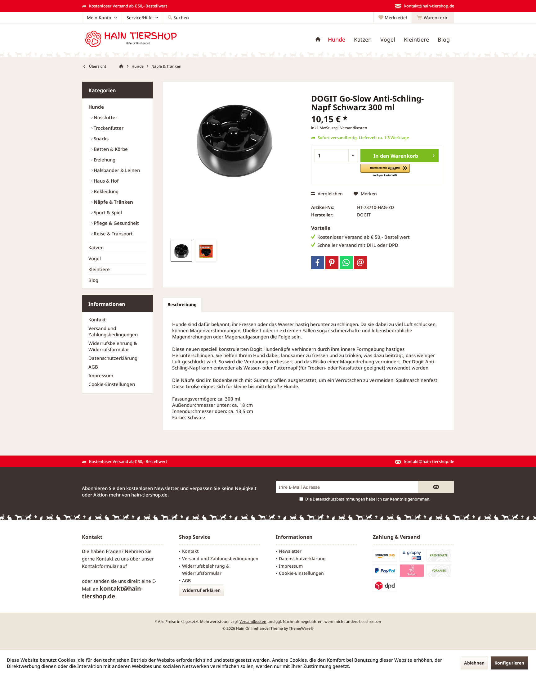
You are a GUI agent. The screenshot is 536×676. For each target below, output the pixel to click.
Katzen (96, 247)
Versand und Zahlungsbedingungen (113, 331)
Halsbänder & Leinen (116, 170)
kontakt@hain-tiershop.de (112, 592)
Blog (93, 280)
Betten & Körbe (110, 149)
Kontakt (97, 319)
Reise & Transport (112, 233)
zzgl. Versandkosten (349, 127)
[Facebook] (317, 262)
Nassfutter (104, 117)
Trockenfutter (107, 128)
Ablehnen (474, 663)
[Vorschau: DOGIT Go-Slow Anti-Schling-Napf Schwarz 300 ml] (181, 251)
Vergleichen (329, 194)
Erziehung (103, 160)
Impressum (100, 375)
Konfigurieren (509, 663)
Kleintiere (99, 269)
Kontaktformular (100, 566)
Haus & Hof (105, 181)
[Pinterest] (331, 262)
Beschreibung (182, 304)
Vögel (94, 258)
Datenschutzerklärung (112, 358)
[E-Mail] (360, 262)
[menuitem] (433, 18)
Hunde (96, 107)
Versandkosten (252, 621)
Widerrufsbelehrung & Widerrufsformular (112, 346)
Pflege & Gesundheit (115, 223)
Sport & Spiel (107, 212)
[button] (385, 171)
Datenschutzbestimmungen (339, 499)
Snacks (100, 138)
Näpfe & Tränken (112, 202)
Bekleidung (105, 191)
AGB (93, 367)
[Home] (318, 39)
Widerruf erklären (201, 590)
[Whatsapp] (346, 262)
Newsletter (290, 551)
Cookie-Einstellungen (111, 384)
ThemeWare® (301, 628)
